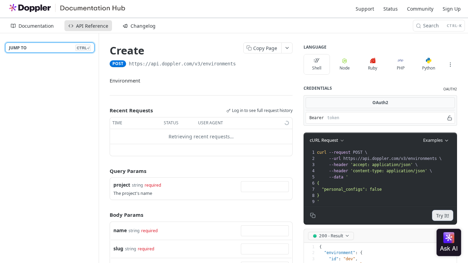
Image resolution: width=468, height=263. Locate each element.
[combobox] (265, 186)
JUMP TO (49, 48)
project (121, 184)
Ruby (372, 68)
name (120, 230)
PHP (401, 68)
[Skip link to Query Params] (105, 171)
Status (390, 8)
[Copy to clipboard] (242, 64)
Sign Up (452, 8)
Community (420, 8)
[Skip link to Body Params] (105, 215)
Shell (316, 68)
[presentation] (386, 177)
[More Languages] (450, 64)
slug (118, 248)
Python (428, 68)
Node (345, 68)
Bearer (316, 117)
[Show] (449, 118)
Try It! (442, 215)
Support (365, 8)
